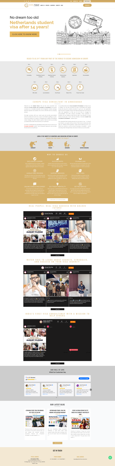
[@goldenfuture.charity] (41, 322)
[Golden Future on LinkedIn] (26, 1)
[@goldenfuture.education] (42, 214)
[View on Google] (27, 385)
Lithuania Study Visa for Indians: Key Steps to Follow (35, 411)
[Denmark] (66, 144)
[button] (24, 390)
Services (47, 5)
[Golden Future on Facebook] (24, 1)
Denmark (66, 148)
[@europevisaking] (43, 268)
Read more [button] (28, 394)
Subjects (58, 5)
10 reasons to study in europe (57, 199)
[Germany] (32, 144)
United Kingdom (83, 148)
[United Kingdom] (83, 144)
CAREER (80, 1)
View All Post (57, 443)
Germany (32, 148)
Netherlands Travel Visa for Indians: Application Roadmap (57, 411)
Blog (62, 5)
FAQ (71, 1)
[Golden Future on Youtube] (28, 1)
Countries (52, 5)
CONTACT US (75, 1)
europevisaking (76, 217)
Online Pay (87, 5)
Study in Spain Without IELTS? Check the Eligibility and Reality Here (80, 412)
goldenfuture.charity (31, 217)
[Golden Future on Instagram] (30, 1)
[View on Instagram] (44, 218)
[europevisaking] (71, 218)
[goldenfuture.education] (48, 218)
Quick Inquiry (87, 1)
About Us (42, 5)
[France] (49, 144)
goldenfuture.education (55, 217)
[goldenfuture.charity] (25, 218)
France (49, 148)
